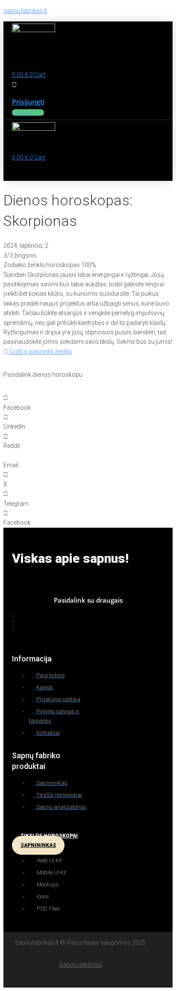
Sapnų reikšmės (80, 964)
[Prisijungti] (14, 85)
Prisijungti (28, 102)
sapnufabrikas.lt (25, 10)
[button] (48, 62)
